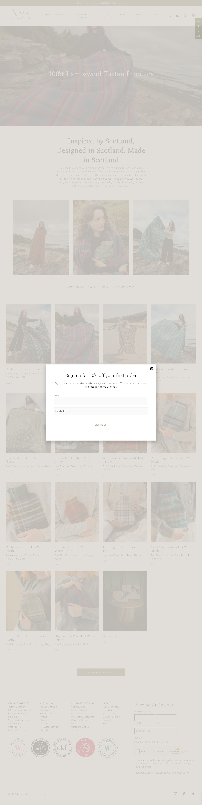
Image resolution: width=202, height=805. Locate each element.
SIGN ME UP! (101, 425)
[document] (101, 402)
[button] (152, 369)
